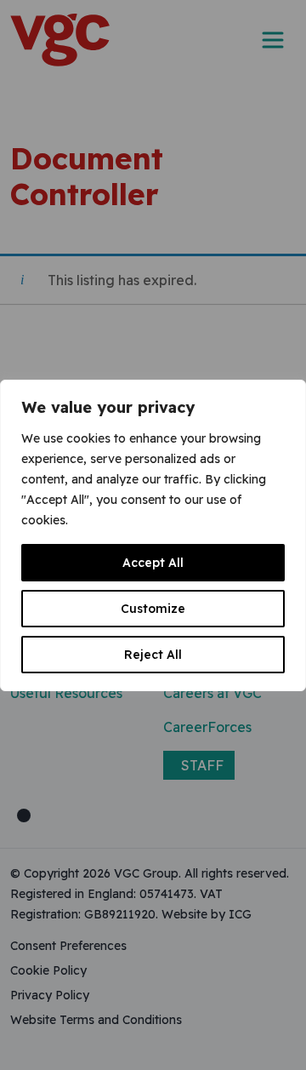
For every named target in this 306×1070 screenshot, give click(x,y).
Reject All (153, 654)
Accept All (153, 562)
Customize (153, 608)
